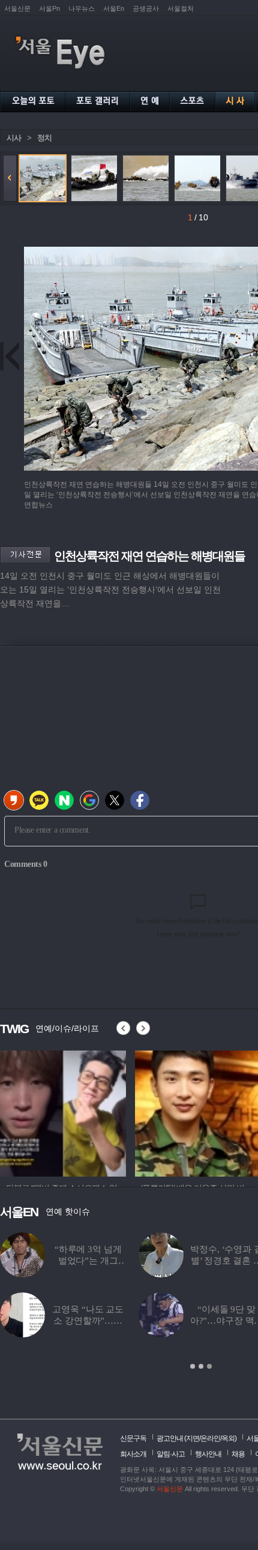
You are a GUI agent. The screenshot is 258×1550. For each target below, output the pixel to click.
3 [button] (209, 1366)
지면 (192, 1438)
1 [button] (192, 1366)
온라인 (210, 1438)
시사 (14, 137)
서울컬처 (180, 8)
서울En (113, 8)
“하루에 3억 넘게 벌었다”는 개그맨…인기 (88, 1260)
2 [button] (201, 1366)
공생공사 (146, 8)
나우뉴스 (81, 8)
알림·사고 (171, 1454)
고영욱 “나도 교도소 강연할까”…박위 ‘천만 (88, 1320)
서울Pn (49, 8)
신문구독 (133, 1438)
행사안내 (208, 1454)
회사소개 (133, 1454)
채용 (238, 1454)
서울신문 (17, 8)
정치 (44, 137)
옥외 (228, 1438)
